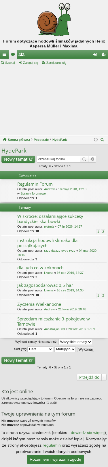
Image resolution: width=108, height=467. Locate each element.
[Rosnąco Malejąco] (65, 349)
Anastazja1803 (54, 329)
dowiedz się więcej (88, 432)
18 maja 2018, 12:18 (72, 189)
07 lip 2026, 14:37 (70, 226)
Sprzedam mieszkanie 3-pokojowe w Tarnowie (53, 321)
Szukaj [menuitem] (103, 140)
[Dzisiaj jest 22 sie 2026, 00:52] (96, 139)
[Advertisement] (54, 100)
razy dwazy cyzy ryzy (59, 250)
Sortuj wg (20, 349)
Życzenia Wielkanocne (39, 304)
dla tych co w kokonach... (42, 267)
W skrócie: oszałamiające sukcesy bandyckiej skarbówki (50, 219)
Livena (48, 272)
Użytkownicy (23, 55)
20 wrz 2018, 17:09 (81, 329)
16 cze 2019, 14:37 (70, 272)
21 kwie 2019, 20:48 (72, 309)
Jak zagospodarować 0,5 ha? (45, 285)
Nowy (16, 159)
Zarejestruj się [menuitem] (105, 55)
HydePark (13, 150)
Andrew (49, 189)
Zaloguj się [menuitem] (96, 55)
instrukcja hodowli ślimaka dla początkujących (47, 243)
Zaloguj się (30, 62)
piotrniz (49, 226)
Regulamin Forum (35, 184)
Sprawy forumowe (33, 193)
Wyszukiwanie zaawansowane (92, 159)
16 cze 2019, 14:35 (70, 290)
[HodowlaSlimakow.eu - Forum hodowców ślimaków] (54, 19)
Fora (14, 55)
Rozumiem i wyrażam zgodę (55, 459)
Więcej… (5, 55)
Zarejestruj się (56, 62)
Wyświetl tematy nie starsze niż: (36, 341)
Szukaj (10, 62)
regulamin (52, 445)
